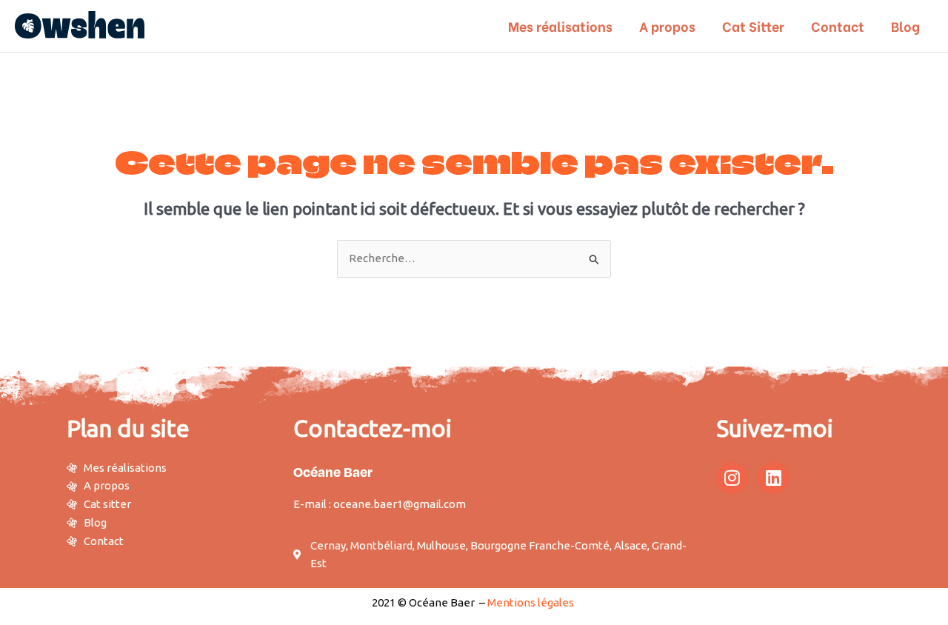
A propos (667, 26)
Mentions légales (530, 602)
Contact (837, 26)
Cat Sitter (753, 26)
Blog (905, 26)
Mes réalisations (560, 26)
